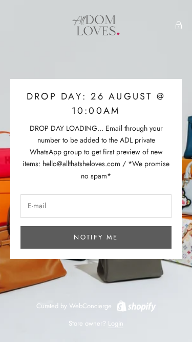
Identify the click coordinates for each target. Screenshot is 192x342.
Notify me (96, 237)
